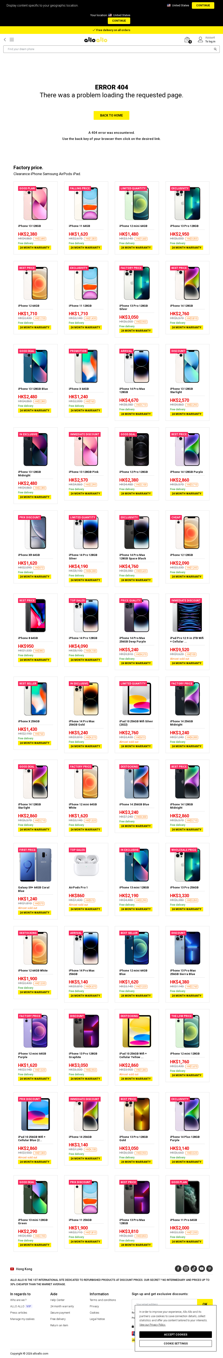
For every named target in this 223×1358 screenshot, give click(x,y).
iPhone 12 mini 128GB (185, 1053)
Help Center (57, 1300)
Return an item (59, 1325)
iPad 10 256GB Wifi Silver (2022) (136, 723)
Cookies (94, 1312)
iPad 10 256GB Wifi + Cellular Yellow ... (133, 1055)
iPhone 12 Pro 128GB (133, 472)
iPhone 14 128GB (181, 305)
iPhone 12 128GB (181, 555)
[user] (200, 39)
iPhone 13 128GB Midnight (29, 473)
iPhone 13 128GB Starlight (181, 390)
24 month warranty (62, 1306)
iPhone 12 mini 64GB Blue (133, 972)
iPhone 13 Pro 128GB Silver (133, 307)
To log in (210, 41)
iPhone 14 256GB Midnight (181, 723)
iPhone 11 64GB (79, 226)
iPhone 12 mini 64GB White (83, 806)
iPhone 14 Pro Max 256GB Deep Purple (132, 639)
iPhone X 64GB (79, 388)
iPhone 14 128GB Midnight (181, 806)
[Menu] (11, 39)
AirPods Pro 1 (78, 887)
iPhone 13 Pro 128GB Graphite (83, 1055)
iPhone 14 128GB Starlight (29, 806)
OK (205, 1304)
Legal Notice (97, 1319)
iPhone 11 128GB (80, 305)
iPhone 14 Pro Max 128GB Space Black (132, 556)
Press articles (18, 1312)
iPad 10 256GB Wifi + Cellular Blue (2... (32, 1138)
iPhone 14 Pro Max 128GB (132, 390)
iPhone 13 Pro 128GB (184, 226)
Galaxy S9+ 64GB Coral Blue (33, 889)
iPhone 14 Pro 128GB (83, 638)
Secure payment (60, 1312)
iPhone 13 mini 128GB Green (33, 1221)
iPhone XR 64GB (29, 555)
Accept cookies (175, 1334)
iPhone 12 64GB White (33, 970)
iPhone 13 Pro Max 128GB (132, 1221)
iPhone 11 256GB (80, 1220)
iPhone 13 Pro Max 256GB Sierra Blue (183, 972)
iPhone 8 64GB (28, 638)
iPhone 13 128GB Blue (33, 388)
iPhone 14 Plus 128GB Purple (185, 1138)
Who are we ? (18, 1300)
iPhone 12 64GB (28, 305)
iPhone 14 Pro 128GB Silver (83, 556)
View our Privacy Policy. (152, 1324)
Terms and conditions (103, 1300)
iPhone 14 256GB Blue (134, 804)
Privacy (94, 1306)
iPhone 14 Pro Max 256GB (82, 972)
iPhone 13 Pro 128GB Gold (133, 1138)
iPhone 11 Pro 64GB (183, 1220)
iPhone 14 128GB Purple (186, 472)
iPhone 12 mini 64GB (133, 226)
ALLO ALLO (20, 1306)
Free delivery (58, 1319)
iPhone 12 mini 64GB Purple (32, 1055)
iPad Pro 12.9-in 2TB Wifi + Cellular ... (187, 639)
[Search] (215, 49)
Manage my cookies (22, 1319)
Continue (203, 5)
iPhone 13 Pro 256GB (184, 887)
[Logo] (97, 39)
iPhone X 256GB (29, 721)
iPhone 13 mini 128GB (134, 887)
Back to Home (111, 115)
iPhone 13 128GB (29, 226)
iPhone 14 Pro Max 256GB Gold (82, 723)
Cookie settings (176, 1343)
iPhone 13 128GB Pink (83, 472)
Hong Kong (24, 1269)
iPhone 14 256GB (80, 1137)
